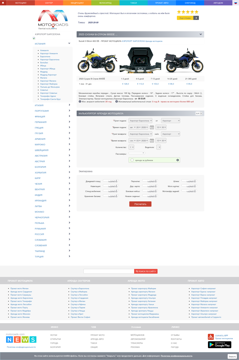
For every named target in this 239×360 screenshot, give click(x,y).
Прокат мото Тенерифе (21, 301)
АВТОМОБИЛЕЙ (138, 339)
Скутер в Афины (78, 304)
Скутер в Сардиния (79, 297)
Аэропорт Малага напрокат (203, 304)
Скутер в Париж (78, 307)
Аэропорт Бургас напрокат (203, 291)
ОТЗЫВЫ (175, 335)
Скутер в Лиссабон (79, 294)
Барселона (45, 56)
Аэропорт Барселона (49, 59)
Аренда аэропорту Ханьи (142, 304)
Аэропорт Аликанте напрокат (204, 307)
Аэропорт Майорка (48, 83)
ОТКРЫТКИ (55, 339)
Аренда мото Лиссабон (21, 304)
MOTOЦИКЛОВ (137, 335)
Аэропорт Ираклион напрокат (204, 310)
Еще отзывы (185, 17)
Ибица (43, 65)
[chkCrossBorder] (177, 160)
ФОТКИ (53, 335)
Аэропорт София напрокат (203, 288)
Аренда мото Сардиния (21, 291)
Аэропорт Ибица (47, 68)
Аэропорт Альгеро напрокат (204, 313)
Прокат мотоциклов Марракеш (145, 313)
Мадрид (43, 71)
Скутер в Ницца (78, 310)
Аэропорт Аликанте (49, 53)
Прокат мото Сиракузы (21, 294)
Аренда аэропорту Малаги (143, 291)
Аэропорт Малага (48, 80)
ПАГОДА (175, 347)
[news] (21, 337)
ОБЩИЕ (94, 347)
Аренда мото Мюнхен (20, 313)
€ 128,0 (125, 83)
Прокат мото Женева (20, 317)
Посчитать (140, 204)
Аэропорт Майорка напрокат (204, 301)
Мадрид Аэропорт (48, 74)
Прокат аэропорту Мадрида (143, 294)
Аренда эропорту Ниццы (142, 310)
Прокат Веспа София (80, 317)
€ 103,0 (155, 83)
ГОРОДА (54, 343)
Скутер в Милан (78, 301)
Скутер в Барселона (80, 288)
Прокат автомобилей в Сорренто (206, 317)
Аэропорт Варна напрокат (203, 294)
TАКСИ (94, 343)
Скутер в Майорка (79, 291)
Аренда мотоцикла (142, 41)
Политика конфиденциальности (21, 346)
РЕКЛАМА (135, 347)
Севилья (44, 89)
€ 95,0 (189, 83)
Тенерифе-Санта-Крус (50, 99)
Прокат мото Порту (19, 307)
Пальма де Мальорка (50, 86)
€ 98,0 (171, 83)
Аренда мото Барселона (22, 297)
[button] (21, 2)
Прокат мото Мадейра (21, 310)
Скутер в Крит (77, 313)
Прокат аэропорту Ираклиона (144, 307)
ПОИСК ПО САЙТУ (147, 271)
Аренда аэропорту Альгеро (143, 297)
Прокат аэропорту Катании (143, 301)
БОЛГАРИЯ (55, 347)
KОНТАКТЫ (176, 339)
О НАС (174, 343)
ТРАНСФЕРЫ (137, 343)
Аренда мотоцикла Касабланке (145, 317)
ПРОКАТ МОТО (98, 335)
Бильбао (44, 62)
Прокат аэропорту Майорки (143, 288)
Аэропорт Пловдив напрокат (204, 297)
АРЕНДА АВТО (97, 339)
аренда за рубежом (144, 160)
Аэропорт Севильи (48, 92)
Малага (43, 77)
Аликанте (44, 50)
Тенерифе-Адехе (48, 96)
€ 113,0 (140, 83)
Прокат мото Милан (19, 288)
